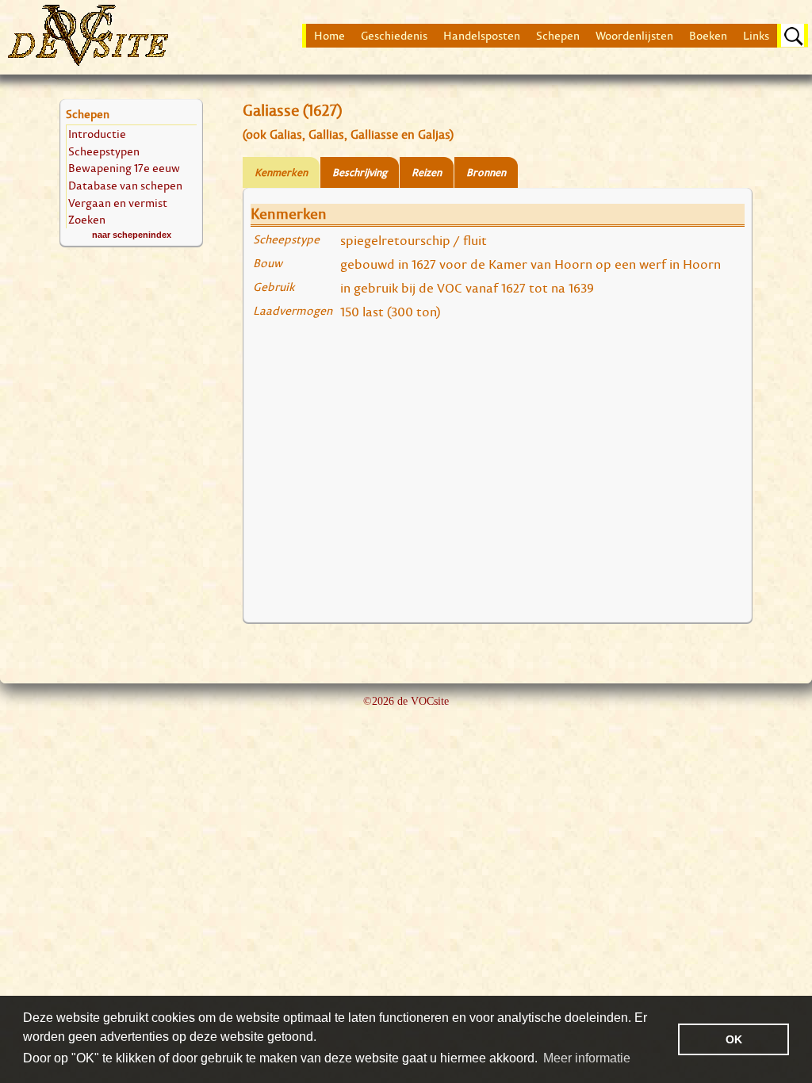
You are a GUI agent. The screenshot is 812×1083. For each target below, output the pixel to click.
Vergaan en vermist (117, 202)
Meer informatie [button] (586, 1058)
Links (756, 36)
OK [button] (734, 1039)
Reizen (427, 172)
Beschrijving (359, 172)
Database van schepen (125, 185)
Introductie (97, 133)
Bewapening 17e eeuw (124, 167)
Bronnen (486, 172)
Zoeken (86, 219)
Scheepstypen (104, 151)
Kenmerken (281, 172)
